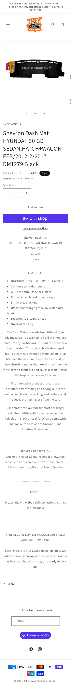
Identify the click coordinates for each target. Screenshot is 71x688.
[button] (8, 24)
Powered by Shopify (46, 680)
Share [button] (11, 584)
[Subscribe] (55, 621)
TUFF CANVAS (29, 680)
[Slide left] (26, 113)
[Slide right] (44, 113)
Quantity (8, 185)
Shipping (7, 178)
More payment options (35, 228)
